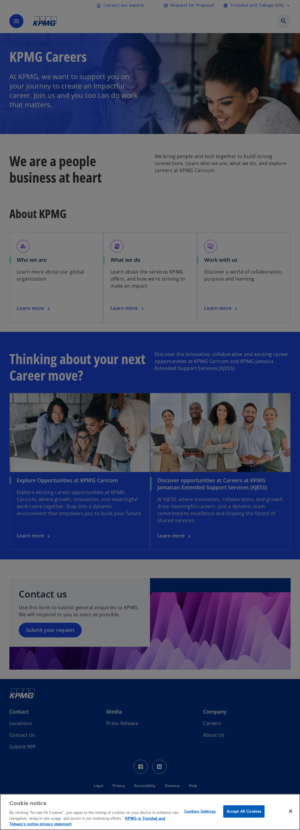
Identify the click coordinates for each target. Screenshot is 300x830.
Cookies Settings (200, 811)
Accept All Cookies (243, 811)
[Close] (290, 811)
